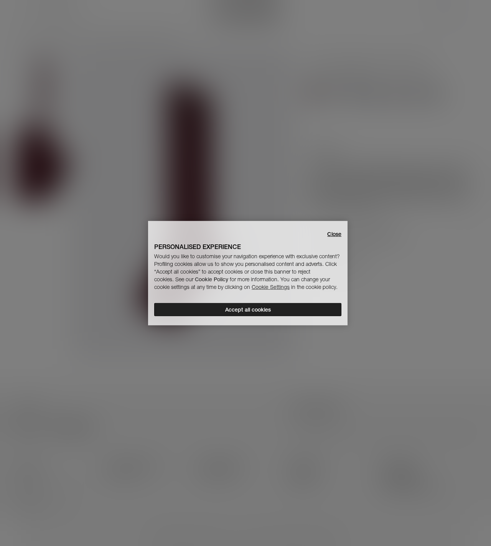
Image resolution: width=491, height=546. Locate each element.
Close (334, 234)
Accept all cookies (248, 309)
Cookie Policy (211, 279)
